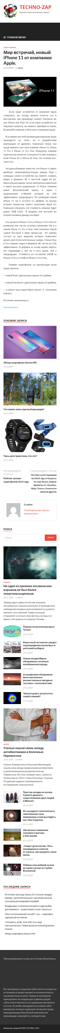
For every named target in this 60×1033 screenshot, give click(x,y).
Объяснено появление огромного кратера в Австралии (35, 833)
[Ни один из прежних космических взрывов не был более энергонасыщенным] (30, 579)
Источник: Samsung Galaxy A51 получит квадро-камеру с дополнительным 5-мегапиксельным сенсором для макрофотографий (29, 897)
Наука (6, 744)
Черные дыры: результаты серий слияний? (38, 695)
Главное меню (16, 37)
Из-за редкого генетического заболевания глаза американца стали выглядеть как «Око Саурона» (39, 815)
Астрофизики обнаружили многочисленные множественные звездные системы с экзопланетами (38, 678)
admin (20, 68)
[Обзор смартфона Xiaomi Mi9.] (30, 359)
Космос (6, 582)
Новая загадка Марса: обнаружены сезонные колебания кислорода (36, 661)
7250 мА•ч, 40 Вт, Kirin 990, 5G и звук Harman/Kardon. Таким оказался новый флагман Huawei (29, 925)
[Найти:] (30, 538)
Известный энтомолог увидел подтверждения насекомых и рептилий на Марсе (40, 645)
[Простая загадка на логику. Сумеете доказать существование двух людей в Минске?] (12, 802)
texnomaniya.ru (10, 307)
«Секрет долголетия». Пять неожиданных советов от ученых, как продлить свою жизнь (40, 850)
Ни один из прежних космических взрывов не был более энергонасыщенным (27, 589)
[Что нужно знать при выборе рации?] (30, 406)
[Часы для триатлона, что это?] (30, 452)
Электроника (9, 47)
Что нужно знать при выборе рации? (23, 409)
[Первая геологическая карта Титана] (12, 636)
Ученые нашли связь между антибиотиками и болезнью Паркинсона (23, 751)
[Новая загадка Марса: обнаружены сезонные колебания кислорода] (12, 668)
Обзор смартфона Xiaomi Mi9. (20, 362)
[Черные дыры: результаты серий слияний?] (12, 703)
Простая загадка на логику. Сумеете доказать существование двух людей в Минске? (38, 796)
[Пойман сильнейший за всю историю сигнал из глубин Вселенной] (12, 874)
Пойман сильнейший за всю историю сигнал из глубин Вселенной (38, 868)
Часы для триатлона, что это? (20, 455)
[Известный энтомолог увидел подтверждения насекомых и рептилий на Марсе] (12, 652)
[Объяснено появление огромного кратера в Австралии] (12, 839)
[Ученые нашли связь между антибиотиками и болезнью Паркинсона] (30, 741)
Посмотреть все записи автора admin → (36, 512)
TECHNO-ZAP (35, 7)
